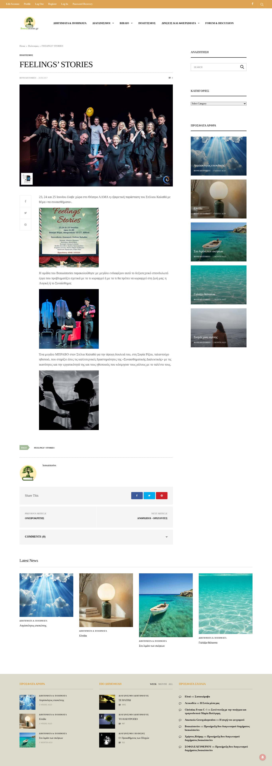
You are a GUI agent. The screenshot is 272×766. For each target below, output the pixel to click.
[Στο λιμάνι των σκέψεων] (219, 241)
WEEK (153, 684)
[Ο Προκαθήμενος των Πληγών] (107, 739)
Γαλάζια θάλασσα (204, 294)
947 (123, 723)
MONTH (162, 684)
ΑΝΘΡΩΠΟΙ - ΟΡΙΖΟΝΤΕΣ (152, 518)
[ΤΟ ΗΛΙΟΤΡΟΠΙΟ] (107, 719)
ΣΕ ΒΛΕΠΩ (125, 700)
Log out (39, 4)
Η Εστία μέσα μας (209, 703)
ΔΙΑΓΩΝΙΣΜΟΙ (101, 23)
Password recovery (83, 4)
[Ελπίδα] (219, 199)
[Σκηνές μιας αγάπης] (219, 327)
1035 (123, 705)
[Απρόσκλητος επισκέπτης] (219, 156)
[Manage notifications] (262, 757)
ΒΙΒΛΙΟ (124, 23)
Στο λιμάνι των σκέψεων (208, 251)
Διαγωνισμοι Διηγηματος (134, 696)
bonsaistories (28, 78)
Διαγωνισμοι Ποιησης (132, 734)
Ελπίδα (198, 208)
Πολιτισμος (147, 23)
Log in (64, 4)
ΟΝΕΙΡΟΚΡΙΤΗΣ (34, 518)
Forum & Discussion (219, 23)
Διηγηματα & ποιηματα (69, 23)
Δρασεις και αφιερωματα (179, 23)
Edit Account (12, 4)
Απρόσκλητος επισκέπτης (209, 165)
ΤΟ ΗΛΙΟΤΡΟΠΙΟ (128, 718)
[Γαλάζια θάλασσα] (219, 284)
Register (52, 4)
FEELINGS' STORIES (44, 448)
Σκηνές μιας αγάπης (206, 337)
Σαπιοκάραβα (202, 696)
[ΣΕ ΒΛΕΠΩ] (107, 699)
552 (123, 742)
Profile (27, 4)
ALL (170, 684)
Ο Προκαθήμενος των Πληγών (134, 737)
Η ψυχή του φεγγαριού (232, 719)
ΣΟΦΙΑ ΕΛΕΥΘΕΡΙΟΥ (198, 746)
